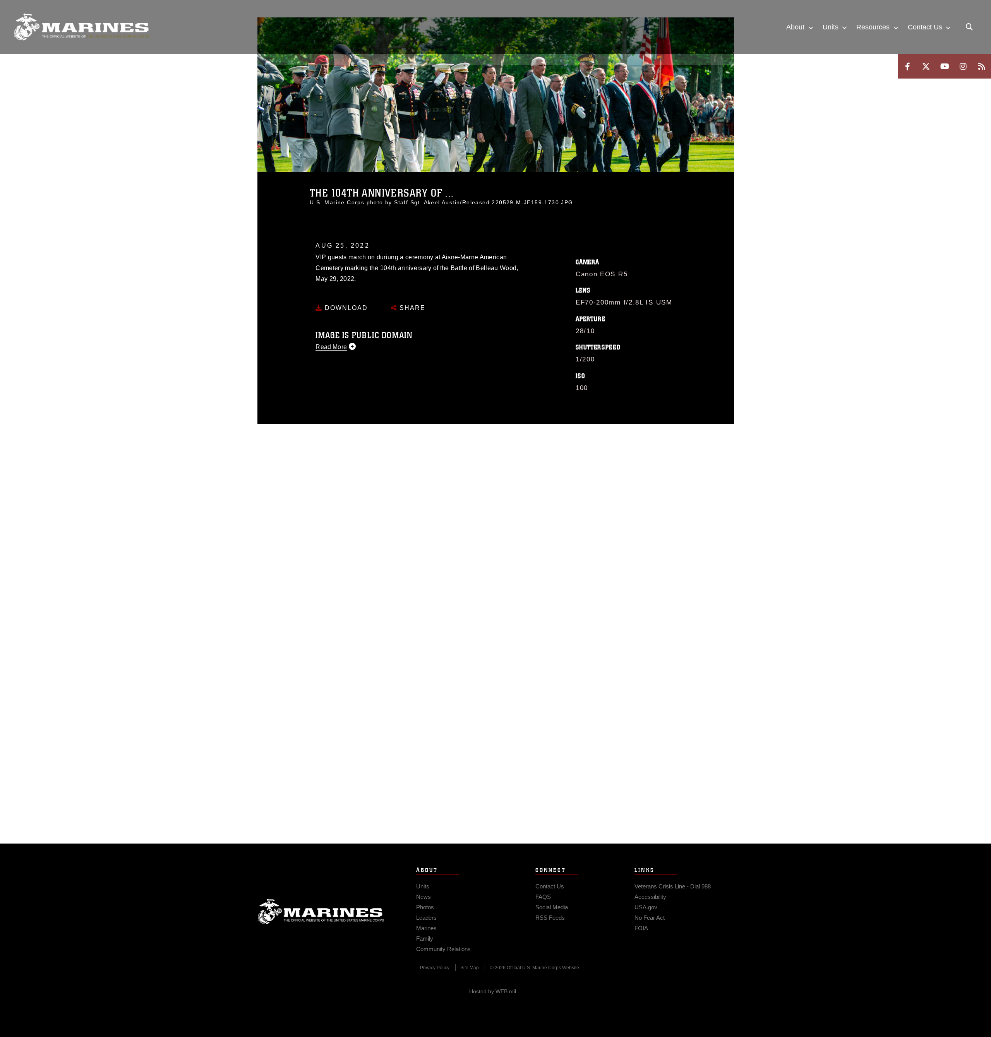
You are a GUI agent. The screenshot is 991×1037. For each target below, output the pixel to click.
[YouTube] (944, 66)
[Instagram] (963, 66)
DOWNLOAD (345, 308)
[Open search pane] (969, 27)
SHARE (411, 308)
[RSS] (981, 66)
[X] (926, 66)
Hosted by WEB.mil (492, 991)
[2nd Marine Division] (81, 27)
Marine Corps (320, 911)
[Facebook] (907, 66)
